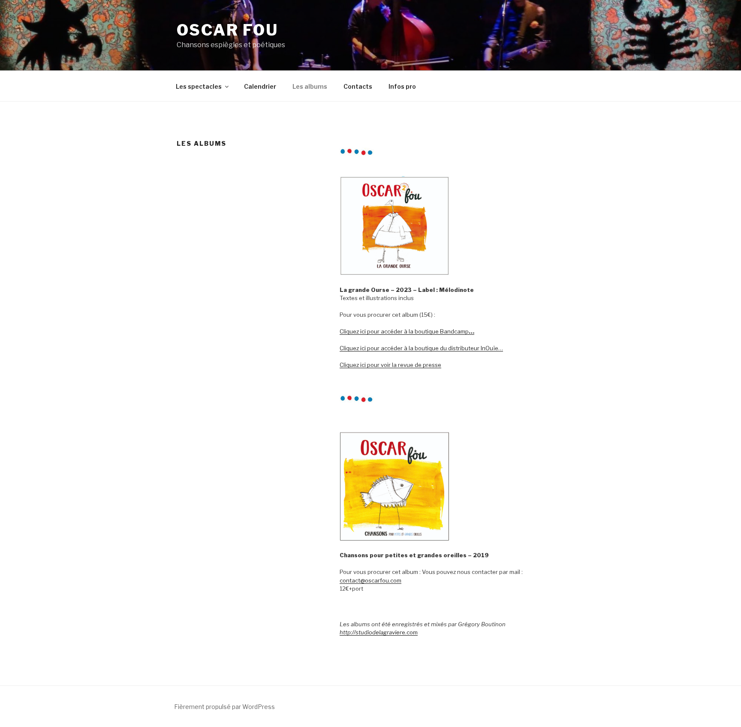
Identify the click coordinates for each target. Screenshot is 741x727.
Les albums (309, 86)
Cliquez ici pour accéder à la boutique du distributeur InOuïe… (421, 348)
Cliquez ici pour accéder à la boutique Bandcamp (407, 331)
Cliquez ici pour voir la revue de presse (390, 364)
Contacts (357, 86)
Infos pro (402, 86)
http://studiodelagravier (371, 632)
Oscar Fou (227, 30)
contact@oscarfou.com (370, 580)
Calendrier (260, 86)
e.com (410, 632)
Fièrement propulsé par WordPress (224, 706)
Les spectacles (199, 86)
